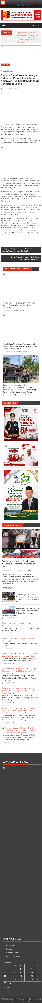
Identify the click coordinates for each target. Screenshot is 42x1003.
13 (5, 976)
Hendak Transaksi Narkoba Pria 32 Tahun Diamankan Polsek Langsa (25, 258)
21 (10, 979)
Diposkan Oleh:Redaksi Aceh (10, 89)
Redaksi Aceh (18, 310)
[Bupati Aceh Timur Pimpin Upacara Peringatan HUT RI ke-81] (20, 640)
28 (10, 983)
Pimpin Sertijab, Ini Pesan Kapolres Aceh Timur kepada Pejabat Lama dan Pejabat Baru (19, 250)
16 (21, 976)
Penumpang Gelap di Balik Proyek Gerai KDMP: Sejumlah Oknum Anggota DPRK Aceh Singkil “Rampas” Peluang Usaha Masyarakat (18, 737)
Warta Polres (5, 64)
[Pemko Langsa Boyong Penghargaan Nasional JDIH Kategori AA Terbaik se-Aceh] (21, 544)
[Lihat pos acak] (39, 25)
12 (37, 972)
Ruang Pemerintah (28, 556)
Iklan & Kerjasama (12, 953)
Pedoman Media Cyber (14, 956)
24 (26, 979)
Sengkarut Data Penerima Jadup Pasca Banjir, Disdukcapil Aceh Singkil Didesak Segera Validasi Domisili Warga (19, 678)
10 (26, 972)
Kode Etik (9, 949)
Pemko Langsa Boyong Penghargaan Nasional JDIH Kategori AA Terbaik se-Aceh (19, 564)
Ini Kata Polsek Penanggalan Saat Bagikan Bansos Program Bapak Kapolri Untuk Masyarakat (19, 305)
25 (32, 979)
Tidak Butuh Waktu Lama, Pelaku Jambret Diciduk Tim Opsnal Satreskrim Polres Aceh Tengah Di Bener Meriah (20, 346)
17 (26, 976)
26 (37, 979)
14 (10, 976)
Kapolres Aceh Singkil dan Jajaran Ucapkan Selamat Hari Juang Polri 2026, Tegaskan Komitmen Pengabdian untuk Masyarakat (27, 37)
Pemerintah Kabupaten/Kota (11, 556)
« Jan (4, 988)
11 (32, 972)
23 (21, 979)
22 (16, 979)
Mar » (9, 988)
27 (5, 983)
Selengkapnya (7, 588)
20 (5, 979)
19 (37, 976)
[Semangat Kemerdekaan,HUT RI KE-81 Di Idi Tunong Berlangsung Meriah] (20, 625)
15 (16, 976)
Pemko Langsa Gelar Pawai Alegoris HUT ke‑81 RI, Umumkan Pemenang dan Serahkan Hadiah (27, 597)
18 (32, 976)
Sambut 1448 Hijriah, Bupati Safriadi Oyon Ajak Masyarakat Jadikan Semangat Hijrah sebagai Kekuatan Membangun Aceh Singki (18, 717)
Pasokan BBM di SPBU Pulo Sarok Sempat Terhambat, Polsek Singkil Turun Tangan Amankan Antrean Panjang (20, 698)
